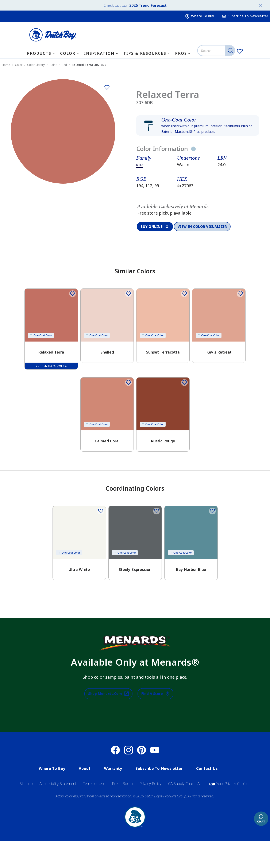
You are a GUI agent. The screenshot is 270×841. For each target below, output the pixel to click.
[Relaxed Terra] (107, 87)
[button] (197, 125)
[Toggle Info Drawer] (193, 148)
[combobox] (217, 50)
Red (139, 165)
